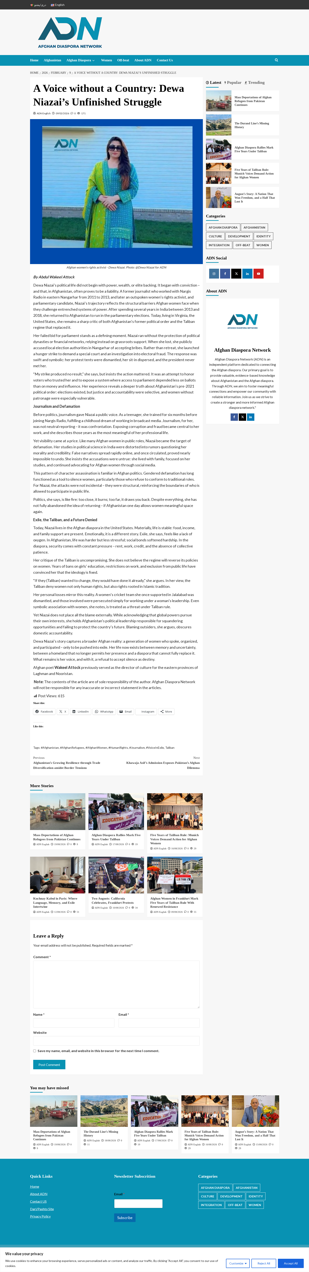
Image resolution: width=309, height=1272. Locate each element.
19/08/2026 (60, 844)
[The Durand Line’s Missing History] (219, 127)
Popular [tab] (234, 82)
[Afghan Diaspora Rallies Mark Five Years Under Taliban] (116, 811)
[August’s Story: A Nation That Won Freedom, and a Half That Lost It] (219, 199)
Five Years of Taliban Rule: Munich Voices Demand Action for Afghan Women (174, 839)
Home (34, 60)
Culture (215, 236)
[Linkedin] (247, 274)
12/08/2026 (60, 912)
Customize (236, 1263)
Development (239, 236)
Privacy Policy (40, 1216)
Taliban (169, 747)
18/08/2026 (110, 1140)
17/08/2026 (118, 844)
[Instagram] (214, 274)
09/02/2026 (62, 113)
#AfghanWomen (96, 747)
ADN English (44, 113)
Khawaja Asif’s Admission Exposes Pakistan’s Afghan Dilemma (163, 763)
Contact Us (165, 60)
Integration (219, 245)
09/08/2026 (177, 912)
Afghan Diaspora (78, 60)
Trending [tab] (256, 82)
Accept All (291, 1263)
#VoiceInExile (155, 747)
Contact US (38, 1201)
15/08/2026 (261, 1144)
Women (106, 60)
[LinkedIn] (250, 417)
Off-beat (123, 60)
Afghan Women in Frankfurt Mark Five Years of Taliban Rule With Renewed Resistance (174, 902)
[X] (236, 274)
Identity (263, 236)
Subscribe (124, 1217)
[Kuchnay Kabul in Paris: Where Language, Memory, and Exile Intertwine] (58, 875)
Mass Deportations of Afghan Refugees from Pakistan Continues (253, 101)
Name (39, 1014)
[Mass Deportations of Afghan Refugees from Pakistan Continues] (58, 811)
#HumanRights (118, 747)
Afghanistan (52, 60)
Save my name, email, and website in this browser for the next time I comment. (98, 1051)
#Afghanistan (50, 747)
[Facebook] (225, 274)
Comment (42, 957)
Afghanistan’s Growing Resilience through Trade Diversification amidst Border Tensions (66, 763)
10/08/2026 (118, 907)
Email (124, 1014)
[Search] (276, 60)
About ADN (143, 60)
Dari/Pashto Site (42, 1209)
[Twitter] (242, 417)
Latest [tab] (215, 82)
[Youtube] (259, 274)
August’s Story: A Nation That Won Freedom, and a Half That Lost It (255, 197)
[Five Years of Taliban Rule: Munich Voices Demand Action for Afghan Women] (175, 811)
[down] (93, 60)
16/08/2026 (177, 848)
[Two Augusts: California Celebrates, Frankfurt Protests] (116, 875)
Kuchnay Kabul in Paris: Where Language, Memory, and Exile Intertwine (55, 902)
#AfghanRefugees (72, 747)
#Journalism (137, 747)
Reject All (264, 1263)
